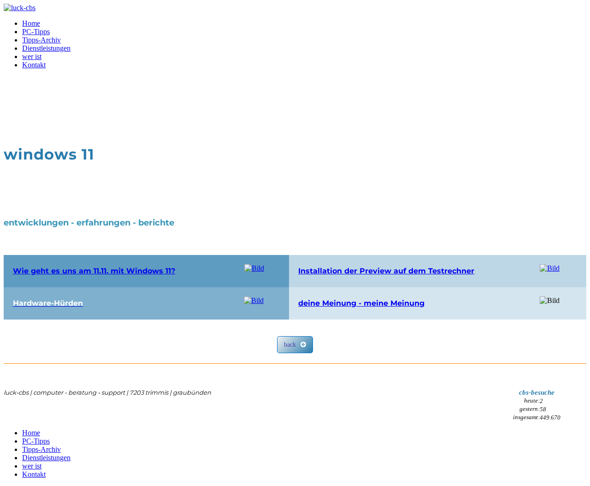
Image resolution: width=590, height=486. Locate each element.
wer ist (31, 56)
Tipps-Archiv (41, 40)
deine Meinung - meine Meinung (361, 303)
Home (31, 23)
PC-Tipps (36, 32)
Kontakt (34, 65)
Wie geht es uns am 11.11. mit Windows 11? (94, 271)
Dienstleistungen (46, 48)
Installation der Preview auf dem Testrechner (386, 271)
